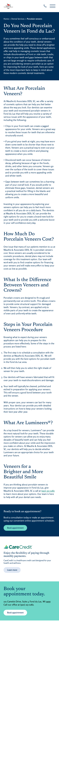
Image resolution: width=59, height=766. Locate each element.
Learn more (12, 570)
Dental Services (17, 19)
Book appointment (15, 527)
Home (6, 19)
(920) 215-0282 (48, 490)
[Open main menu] (52, 6)
